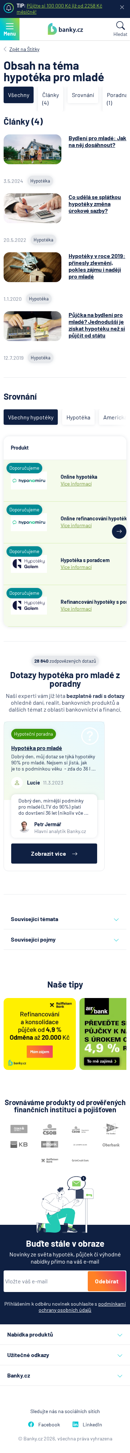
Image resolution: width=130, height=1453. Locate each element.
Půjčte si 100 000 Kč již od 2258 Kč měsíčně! (59, 9)
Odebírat (106, 1281)
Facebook (49, 1424)
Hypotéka (78, 417)
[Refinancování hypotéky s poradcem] (29, 606)
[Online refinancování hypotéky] (29, 522)
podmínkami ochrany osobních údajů (82, 1307)
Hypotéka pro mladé (36, 747)
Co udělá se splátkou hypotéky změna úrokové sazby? (95, 203)
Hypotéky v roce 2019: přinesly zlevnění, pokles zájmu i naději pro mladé (97, 266)
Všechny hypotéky (30, 417)
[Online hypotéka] (29, 480)
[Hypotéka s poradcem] (29, 564)
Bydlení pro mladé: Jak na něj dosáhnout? (97, 141)
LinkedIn (92, 1424)
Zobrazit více (48, 853)
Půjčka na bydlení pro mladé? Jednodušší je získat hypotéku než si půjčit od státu (97, 325)
